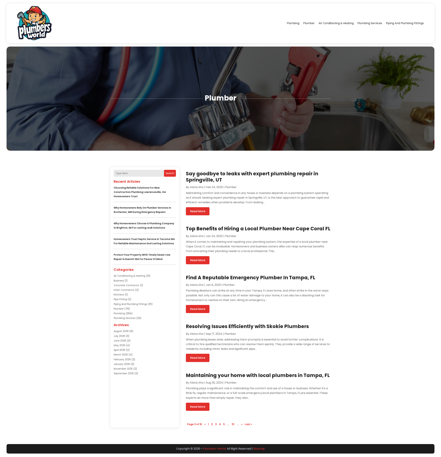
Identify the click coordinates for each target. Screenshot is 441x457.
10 (233, 424)
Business (119, 280)
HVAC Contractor (124, 290)
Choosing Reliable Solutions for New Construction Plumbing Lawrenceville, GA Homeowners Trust (140, 192)
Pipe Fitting (120, 299)
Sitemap (259, 449)
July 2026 (119, 336)
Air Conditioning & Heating (336, 23)
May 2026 (119, 345)
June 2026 (120, 340)
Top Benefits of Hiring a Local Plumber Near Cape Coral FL (258, 228)
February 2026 (122, 359)
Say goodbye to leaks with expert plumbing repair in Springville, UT (252, 176)
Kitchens (119, 294)
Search (170, 173)
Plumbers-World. (214, 449)
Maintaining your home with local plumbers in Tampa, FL (258, 375)
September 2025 (124, 373)
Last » (248, 424)
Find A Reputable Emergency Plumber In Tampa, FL (250, 277)
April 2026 (119, 350)
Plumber (309, 23)
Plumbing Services (369, 23)
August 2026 (121, 331)
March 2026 (121, 354)
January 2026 (122, 364)
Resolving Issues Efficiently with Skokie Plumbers (247, 326)
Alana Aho (197, 187)
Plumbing (293, 23)
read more (197, 211)
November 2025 (123, 368)
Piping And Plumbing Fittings (405, 23)
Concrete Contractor (126, 285)
